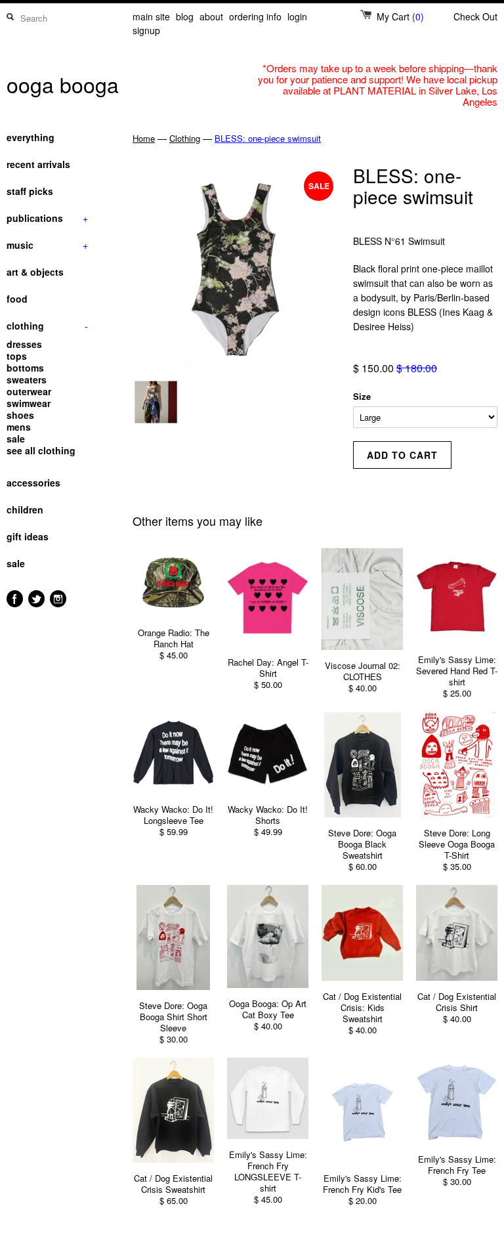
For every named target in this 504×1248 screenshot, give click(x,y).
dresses (24, 344)
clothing (47, 325)
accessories (33, 482)
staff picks (30, 191)
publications (47, 218)
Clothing (184, 138)
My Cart (400, 16)
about (211, 16)
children (25, 509)
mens (19, 427)
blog (185, 16)
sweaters (27, 379)
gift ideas (28, 536)
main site (151, 16)
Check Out (475, 16)
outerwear (29, 391)
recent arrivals (38, 164)
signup (146, 30)
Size (362, 396)
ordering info (255, 16)
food (17, 298)
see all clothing (41, 450)
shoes (20, 415)
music (47, 244)
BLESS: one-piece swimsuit (268, 138)
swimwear (29, 403)
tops (17, 356)
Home (144, 138)
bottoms (25, 368)
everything (30, 137)
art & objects (35, 271)
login (297, 16)
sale (16, 438)
